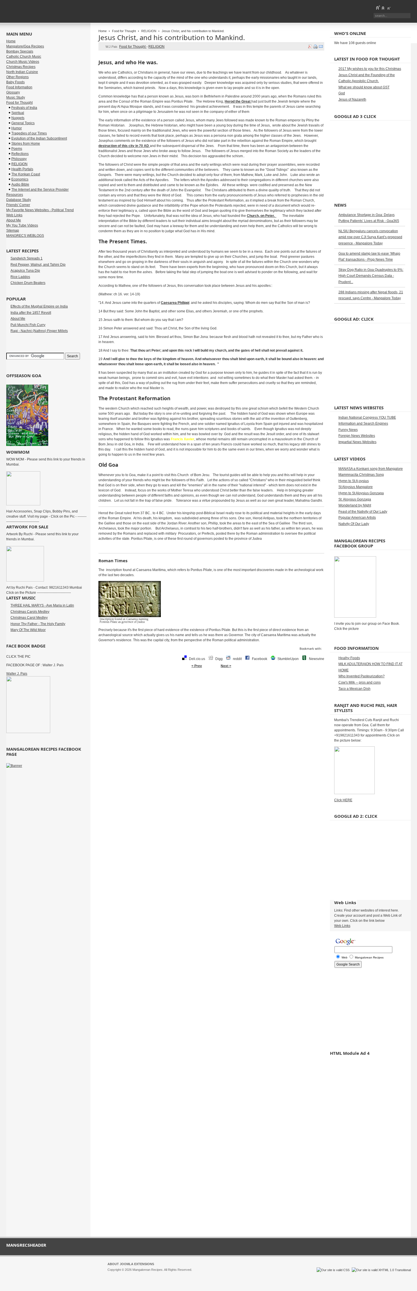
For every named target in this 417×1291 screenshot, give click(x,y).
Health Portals (22, 169)
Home (102, 31)
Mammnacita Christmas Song (361, 475)
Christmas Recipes (20, 67)
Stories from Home (25, 144)
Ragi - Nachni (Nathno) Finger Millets (39, 331)
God (341, 93)
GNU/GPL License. (182, 1275)
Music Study (15, 97)
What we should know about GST (363, 87)
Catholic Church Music (23, 57)
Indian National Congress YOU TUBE (367, 418)
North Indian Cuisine (22, 72)
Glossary (13, 92)
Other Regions (17, 77)
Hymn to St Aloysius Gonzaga (361, 493)
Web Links (14, 215)
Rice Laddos (20, 277)
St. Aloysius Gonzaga (354, 499)
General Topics (23, 123)
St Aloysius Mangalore (355, 487)
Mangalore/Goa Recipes (25, 46)
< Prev (196, 666)
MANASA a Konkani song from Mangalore (370, 469)
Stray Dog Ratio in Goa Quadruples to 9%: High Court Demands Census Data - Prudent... (370, 276)
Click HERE (343, 800)
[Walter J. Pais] (28, 732)
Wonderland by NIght (354, 505)
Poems (16, 149)
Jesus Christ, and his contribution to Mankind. (171, 37)
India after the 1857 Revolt (30, 313)
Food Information (19, 87)
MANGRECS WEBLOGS (25, 236)
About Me (13, 220)
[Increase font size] (378, 7)
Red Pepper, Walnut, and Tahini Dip (38, 265)
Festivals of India (24, 108)
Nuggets (17, 118)
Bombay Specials (19, 51)
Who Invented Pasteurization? (361, 676)
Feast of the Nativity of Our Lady (362, 512)
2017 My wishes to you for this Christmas (369, 69)
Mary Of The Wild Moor (28, 630)
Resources (14, 195)
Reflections (20, 154)
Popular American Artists (357, 518)
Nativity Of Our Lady (353, 524)
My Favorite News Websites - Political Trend (40, 210)
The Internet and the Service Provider (40, 190)
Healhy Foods (349, 658)
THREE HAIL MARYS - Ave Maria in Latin (42, 605)
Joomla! (113, 1275)
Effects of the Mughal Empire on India (39, 306)
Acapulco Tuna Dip (25, 271)
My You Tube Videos (22, 225)
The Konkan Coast (25, 174)
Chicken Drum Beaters (27, 283)
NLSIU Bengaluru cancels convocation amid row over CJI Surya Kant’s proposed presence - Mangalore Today (370, 237)
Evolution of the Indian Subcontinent (39, 138)
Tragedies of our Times (29, 133)
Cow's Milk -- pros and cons (359, 682)
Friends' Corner (18, 205)
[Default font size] (383, 7)
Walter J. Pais (16, 674)
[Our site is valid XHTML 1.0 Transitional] (381, 1270)
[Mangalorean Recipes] (37, 11)
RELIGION (148, 31)
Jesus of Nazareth (352, 99)
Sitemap (12, 231)
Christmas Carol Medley (29, 618)
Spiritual (17, 113)
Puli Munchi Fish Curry (27, 325)
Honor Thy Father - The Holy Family (37, 624)
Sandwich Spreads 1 (26, 258)
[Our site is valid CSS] (333, 1270)
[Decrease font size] (388, 7)
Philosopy (19, 159)
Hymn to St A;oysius (353, 481)
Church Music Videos (22, 62)
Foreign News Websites (356, 436)
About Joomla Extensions (131, 1264)
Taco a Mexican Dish (354, 689)
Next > (226, 666)
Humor (16, 128)
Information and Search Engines (363, 424)
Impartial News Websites (357, 442)
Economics (19, 179)
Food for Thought (124, 31)
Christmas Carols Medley (29, 612)
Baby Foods (15, 82)
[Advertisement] (211, 689)
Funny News (348, 430)
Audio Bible (20, 184)
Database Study (18, 200)
